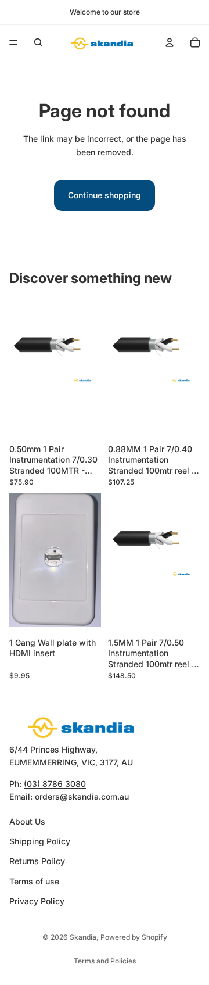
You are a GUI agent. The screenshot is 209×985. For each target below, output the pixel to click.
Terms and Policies (105, 961)
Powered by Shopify (133, 937)
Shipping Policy (39, 841)
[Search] (38, 42)
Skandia (83, 937)
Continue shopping (104, 195)
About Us (27, 821)
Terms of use (34, 881)
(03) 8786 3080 (55, 783)
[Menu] (13, 42)
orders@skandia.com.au (82, 796)
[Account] (169, 42)
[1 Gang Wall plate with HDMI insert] (55, 563)
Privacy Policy (36, 901)
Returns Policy (37, 861)
